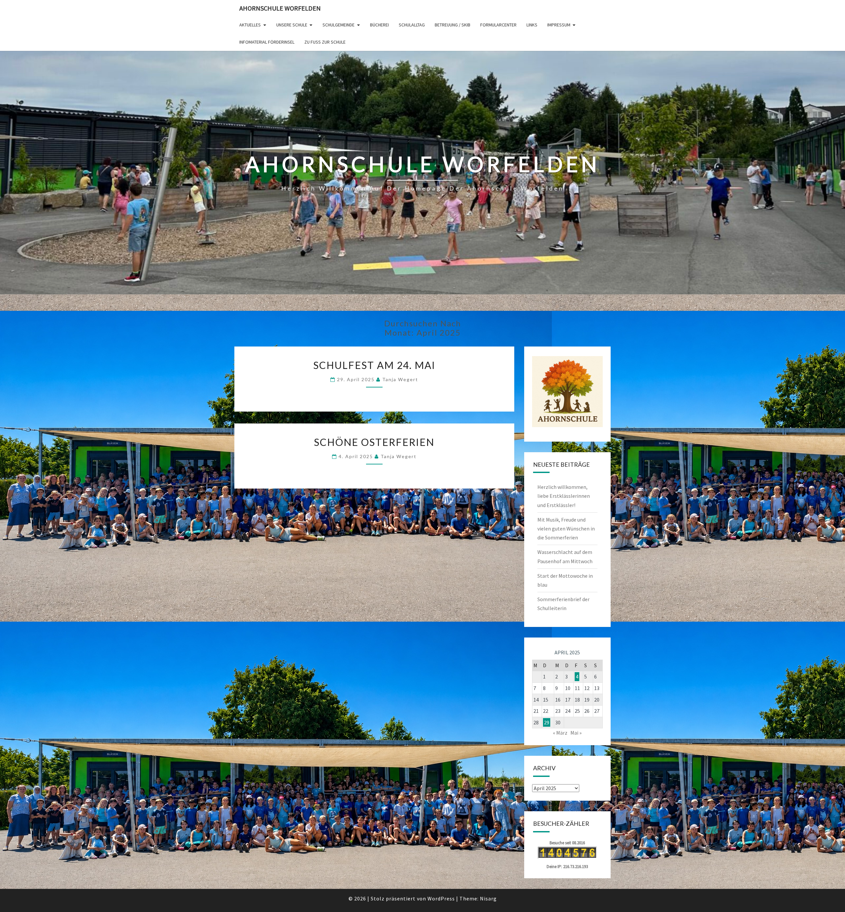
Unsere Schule (291, 25)
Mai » (576, 732)
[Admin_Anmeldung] (567, 391)
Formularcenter (498, 25)
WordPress (441, 898)
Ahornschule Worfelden (280, 8)
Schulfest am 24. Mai (374, 365)
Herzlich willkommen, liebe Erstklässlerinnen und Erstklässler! (563, 496)
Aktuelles (250, 25)
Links (531, 25)
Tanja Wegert (400, 379)
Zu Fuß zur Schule (325, 42)
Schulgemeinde (338, 25)
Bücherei (379, 25)
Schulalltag (412, 25)
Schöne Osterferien (374, 442)
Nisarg (488, 898)
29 (546, 722)
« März (560, 732)
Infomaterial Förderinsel (266, 42)
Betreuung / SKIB (452, 25)
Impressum (558, 25)
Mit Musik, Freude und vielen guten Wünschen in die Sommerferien (566, 528)
